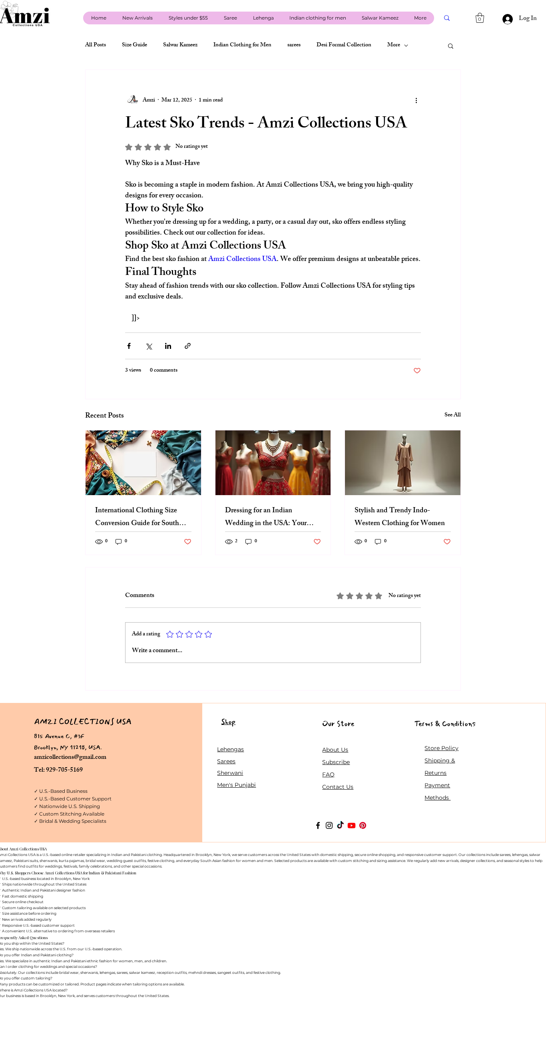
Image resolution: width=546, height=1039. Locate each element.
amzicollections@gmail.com (70, 758)
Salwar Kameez (180, 46)
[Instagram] (329, 825)
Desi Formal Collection (344, 46)
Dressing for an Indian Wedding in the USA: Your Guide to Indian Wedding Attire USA (266, 517)
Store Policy (441, 748)
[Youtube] (351, 825)
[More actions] (416, 100)
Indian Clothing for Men (242, 46)
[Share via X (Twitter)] (148, 346)
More (393, 46)
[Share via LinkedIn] (168, 346)
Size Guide (134, 46)
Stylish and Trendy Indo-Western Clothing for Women (400, 517)
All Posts (95, 46)
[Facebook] (318, 825)
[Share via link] (187, 346)
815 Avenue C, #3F (59, 736)
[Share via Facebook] (129, 346)
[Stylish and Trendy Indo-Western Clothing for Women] (402, 462)
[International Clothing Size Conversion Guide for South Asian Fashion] (143, 462)
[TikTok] (340, 825)
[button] (480, 18)
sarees (294, 46)
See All (452, 415)
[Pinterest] (362, 825)
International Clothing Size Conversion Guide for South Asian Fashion (137, 517)
